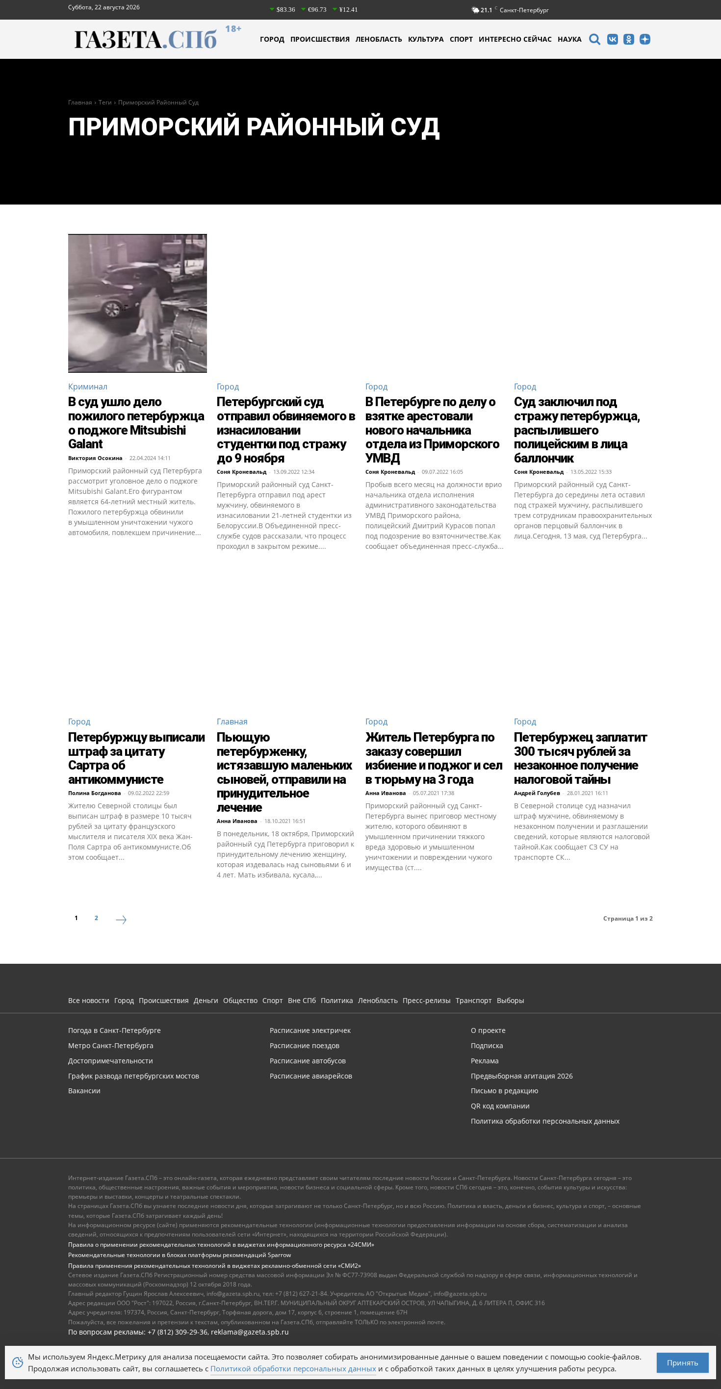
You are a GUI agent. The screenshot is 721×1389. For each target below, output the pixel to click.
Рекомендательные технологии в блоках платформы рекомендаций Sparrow (179, 1255)
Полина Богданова (94, 793)
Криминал (87, 386)
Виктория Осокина (95, 458)
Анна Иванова (237, 820)
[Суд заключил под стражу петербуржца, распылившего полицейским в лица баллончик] (583, 303)
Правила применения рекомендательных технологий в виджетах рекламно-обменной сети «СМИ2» (214, 1265)
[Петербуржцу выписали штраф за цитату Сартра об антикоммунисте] (137, 638)
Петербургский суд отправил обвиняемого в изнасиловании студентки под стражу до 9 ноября (286, 429)
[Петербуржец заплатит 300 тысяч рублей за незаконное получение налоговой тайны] (583, 638)
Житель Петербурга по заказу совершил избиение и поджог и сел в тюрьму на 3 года (433, 758)
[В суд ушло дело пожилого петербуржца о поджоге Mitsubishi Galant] (137, 303)
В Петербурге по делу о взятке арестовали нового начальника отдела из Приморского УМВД (432, 429)
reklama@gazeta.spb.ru (250, 1332)
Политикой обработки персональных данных (293, 1368)
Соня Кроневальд (241, 471)
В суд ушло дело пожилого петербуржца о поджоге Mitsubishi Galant (136, 422)
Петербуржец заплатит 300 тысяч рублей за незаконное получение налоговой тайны (580, 758)
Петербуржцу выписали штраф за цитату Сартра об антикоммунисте (136, 758)
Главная (80, 102)
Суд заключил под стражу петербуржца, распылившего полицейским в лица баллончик (577, 429)
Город (228, 386)
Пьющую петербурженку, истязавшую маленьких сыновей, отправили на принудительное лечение (284, 772)
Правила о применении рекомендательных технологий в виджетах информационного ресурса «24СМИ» (221, 1244)
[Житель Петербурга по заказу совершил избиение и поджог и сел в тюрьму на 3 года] (434, 638)
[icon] (594, 40)
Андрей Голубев (537, 793)
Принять (682, 1362)
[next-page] (121, 921)
